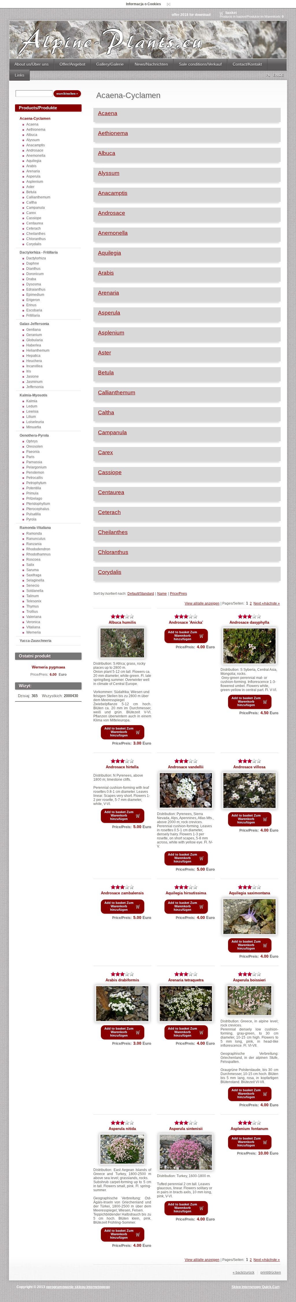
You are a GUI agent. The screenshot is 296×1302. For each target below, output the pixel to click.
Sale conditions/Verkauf (200, 64)
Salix (30, 565)
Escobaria (34, 310)
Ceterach (33, 228)
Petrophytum (36, 483)
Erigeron (33, 300)
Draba (31, 279)
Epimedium (35, 295)
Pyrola (31, 519)
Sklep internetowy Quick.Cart (256, 1287)
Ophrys (32, 441)
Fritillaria (33, 315)
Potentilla (33, 488)
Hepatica (33, 356)
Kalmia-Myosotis (33, 395)
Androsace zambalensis (122, 893)
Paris (30, 457)
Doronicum (35, 274)
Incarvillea (34, 366)
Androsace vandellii (186, 767)
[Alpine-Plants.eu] (148, 40)
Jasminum (34, 382)
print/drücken (270, 1272)
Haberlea (33, 345)
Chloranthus (36, 239)
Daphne (32, 263)
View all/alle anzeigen (202, 603)
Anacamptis (35, 145)
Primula (32, 493)
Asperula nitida (122, 1128)
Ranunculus (35, 539)
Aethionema (35, 130)
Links (19, 75)
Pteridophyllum (38, 504)
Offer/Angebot (72, 64)
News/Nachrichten (151, 64)
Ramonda (34, 533)
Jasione (32, 376)
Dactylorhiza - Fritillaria (39, 252)
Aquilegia (33, 161)
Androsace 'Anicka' (186, 622)
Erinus (31, 305)
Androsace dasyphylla (249, 622)
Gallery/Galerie (110, 64)
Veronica (33, 622)
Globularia (34, 340)
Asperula (33, 176)
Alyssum (33, 140)
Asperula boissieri (249, 980)
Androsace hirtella (122, 767)
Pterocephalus (37, 509)
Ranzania (34, 544)
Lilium (31, 417)
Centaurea (34, 223)
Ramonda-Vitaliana (35, 528)
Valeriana (33, 617)
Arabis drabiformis (122, 980)
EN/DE (278, 75)
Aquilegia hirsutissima (186, 893)
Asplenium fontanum (249, 1128)
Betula (31, 192)
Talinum (32, 596)
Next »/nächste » (267, 603)
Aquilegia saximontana (249, 893)
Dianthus (33, 269)
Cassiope (33, 218)
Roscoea (33, 559)
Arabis (31, 166)
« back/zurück (243, 1272)
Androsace (34, 150)
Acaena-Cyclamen (35, 119)
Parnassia (34, 462)
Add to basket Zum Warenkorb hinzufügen (119, 732)
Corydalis (33, 244)
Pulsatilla (33, 514)
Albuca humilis (122, 622)
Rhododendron (38, 549)
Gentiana (33, 330)
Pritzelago (34, 498)
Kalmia (31, 401)
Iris (28, 371)
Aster (30, 187)
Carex (31, 213)
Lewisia (32, 411)
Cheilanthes (35, 234)
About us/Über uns (31, 64)
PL (268, 75)
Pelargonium (36, 467)
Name (162, 594)
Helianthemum (37, 350)
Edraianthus (35, 289)
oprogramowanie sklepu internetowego (78, 1287)
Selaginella (35, 580)
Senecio (32, 585)
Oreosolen (34, 446)
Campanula (35, 208)
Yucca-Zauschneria (35, 641)
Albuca (31, 135)
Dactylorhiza (36, 258)
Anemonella (35, 156)
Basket (231, 13)
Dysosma (33, 284)
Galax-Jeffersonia (34, 324)
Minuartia (33, 427)
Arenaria (33, 171)
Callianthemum (38, 197)
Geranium (34, 335)
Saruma (32, 570)
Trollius (32, 612)
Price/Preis (178, 594)
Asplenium (34, 182)
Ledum (31, 406)
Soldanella (34, 591)
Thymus (32, 606)
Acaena (32, 124)
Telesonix (33, 601)
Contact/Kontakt (247, 64)
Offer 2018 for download (191, 15)
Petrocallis (34, 478)
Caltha (31, 202)
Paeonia (33, 452)
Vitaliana (33, 627)
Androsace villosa (249, 767)
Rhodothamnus (38, 554)
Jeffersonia (35, 387)
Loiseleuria (35, 422)
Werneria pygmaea (48, 667)
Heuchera (34, 361)
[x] (168, 4)
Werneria (33, 632)
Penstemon (35, 472)
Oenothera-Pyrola (34, 435)
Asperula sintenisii (186, 1128)
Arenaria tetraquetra (186, 980)
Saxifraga (33, 575)
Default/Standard (140, 594)
